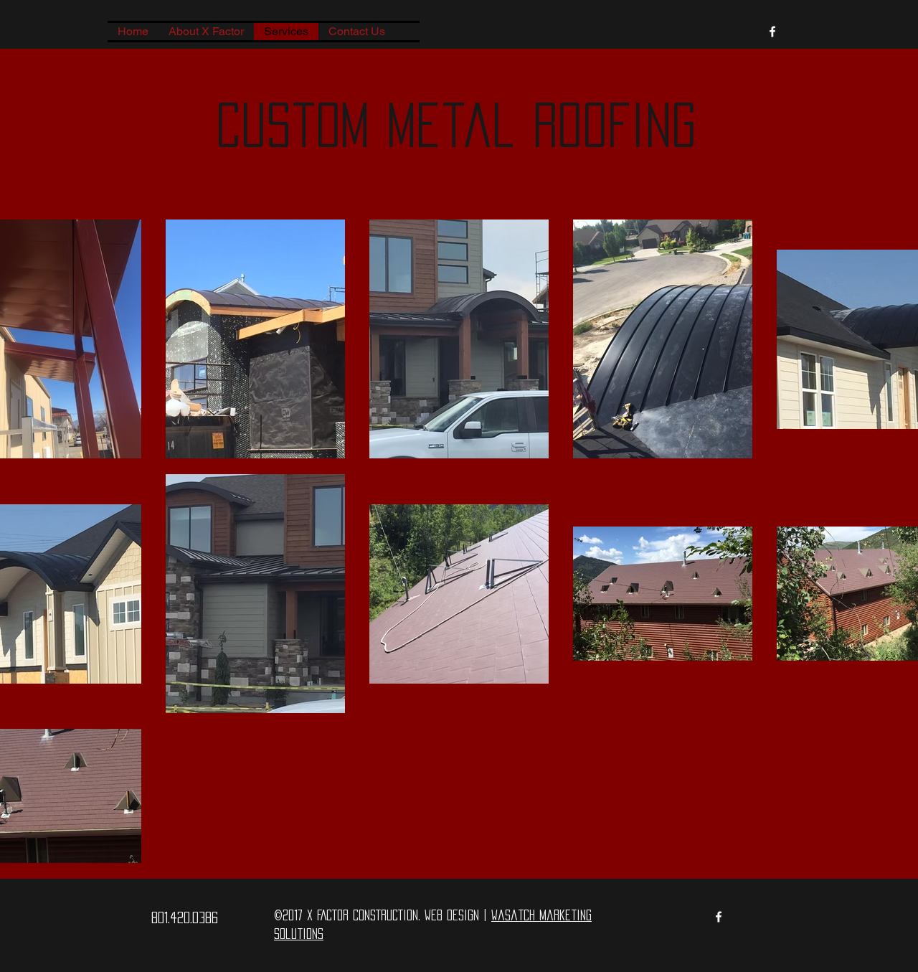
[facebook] (772, 31)
